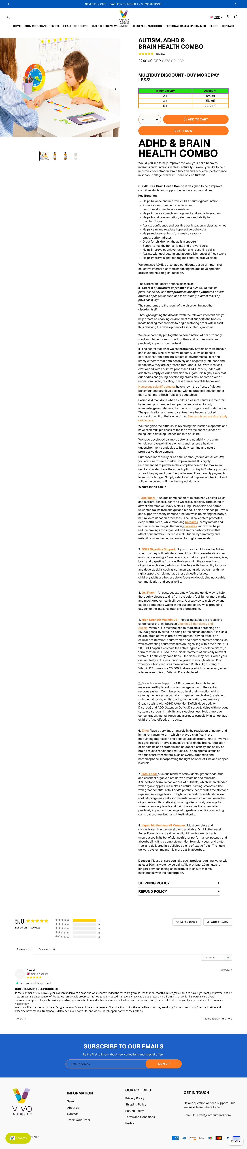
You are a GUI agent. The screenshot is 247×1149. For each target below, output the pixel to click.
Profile (129, 1123)
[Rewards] (18, 1138)
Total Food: (149, 774)
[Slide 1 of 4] (44, 156)
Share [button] (22, 1018)
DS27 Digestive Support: (159, 549)
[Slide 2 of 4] (54, 156)
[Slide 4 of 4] (75, 156)
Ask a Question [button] (188, 921)
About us (73, 1107)
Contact (72, 1114)
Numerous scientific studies (156, 386)
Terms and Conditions (140, 1117)
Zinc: (145, 730)
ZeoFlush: (148, 498)
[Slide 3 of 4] (65, 156)
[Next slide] (116, 89)
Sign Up (163, 1064)
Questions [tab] (45, 949)
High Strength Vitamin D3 (159, 619)
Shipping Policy (154, 883)
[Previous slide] (4, 89)
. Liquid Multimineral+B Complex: (163, 825)
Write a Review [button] (219, 921)
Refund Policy (152, 891)
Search (71, 1101)
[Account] (228, 17)
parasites (191, 522)
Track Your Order (78, 1120)
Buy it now (183, 131)
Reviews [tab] (22, 949)
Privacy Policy (134, 1098)
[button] (224, 1018)
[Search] (8, 17)
